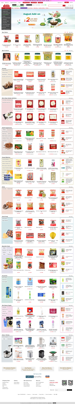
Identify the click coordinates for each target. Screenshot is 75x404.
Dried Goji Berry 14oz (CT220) (69, 233)
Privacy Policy (41, 394)
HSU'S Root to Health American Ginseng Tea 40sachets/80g (69, 85)
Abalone (33, 4)
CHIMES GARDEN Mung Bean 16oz (69, 250)
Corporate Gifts (5, 387)
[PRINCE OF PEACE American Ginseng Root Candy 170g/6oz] (62, 72)
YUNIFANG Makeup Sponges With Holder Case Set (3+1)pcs (69, 322)
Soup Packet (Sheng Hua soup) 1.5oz (69, 151)
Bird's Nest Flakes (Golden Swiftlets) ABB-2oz (69, 108)
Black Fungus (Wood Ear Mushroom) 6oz (69, 240)
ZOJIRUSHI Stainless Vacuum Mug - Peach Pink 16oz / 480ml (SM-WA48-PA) (69, 359)
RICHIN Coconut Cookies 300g (68, 263)
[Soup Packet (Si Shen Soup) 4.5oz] (62, 145)
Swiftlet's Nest (5, 11)
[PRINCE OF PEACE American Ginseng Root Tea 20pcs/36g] (62, 79)
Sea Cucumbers (29, 4)
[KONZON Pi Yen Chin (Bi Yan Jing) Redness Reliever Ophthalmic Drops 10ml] (62, 168)
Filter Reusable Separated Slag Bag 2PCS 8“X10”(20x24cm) (69, 346)
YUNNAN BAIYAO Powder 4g (68, 174)
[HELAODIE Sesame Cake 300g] (62, 270)
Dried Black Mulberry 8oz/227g (69, 210)
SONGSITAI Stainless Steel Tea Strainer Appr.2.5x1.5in (69, 299)
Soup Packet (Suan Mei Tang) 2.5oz (69, 138)
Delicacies (5, 19)
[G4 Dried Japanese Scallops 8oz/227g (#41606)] (68, 43)
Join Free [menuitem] (71, 2)
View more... (71, 32)
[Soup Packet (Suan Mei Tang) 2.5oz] (62, 138)
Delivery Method (16, 382)
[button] (10, 8)
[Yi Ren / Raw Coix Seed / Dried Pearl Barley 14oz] (62, 197)
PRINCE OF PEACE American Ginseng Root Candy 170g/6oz (69, 73)
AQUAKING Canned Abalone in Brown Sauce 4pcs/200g (17, 53)
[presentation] (37, 19)
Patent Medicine (21, 6)
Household (5, 22)
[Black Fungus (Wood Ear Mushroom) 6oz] (62, 240)
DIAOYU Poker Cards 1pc (69, 293)
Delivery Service (16, 383)
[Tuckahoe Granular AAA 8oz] (62, 132)
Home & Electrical (6, 25)
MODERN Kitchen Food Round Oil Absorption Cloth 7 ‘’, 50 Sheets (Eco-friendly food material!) (69, 339)
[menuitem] (3, 2)
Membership (4, 384)
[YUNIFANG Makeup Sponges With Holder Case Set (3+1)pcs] (62, 322)
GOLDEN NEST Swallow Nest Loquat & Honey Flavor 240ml (69, 102)
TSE (6, 5)
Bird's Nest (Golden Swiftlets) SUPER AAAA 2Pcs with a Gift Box (69, 122)
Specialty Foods (6, 21)
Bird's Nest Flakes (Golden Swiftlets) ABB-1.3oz (69, 115)
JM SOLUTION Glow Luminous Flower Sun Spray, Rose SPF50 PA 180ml (69, 329)
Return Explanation (27, 384)
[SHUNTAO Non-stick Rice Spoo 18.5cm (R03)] (62, 352)
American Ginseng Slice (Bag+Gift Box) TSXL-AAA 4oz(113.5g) (69, 92)
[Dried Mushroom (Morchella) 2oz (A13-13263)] (62, 227)
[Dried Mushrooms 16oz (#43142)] (62, 220)
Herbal (4, 16)
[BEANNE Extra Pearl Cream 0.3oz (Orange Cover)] (62, 309)
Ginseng (22, 4)
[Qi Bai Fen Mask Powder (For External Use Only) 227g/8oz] (62, 316)
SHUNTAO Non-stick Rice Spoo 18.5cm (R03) (69, 352)
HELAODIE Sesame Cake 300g (69, 270)
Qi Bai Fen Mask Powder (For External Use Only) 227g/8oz (69, 316)
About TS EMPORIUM (40, 382)
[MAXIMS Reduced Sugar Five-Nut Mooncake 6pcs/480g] (17, 61)
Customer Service (26, 386)
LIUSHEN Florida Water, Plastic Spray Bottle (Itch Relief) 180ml (69, 280)
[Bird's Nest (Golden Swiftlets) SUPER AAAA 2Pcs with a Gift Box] (62, 122)
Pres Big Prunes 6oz (69, 257)
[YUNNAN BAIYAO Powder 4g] (62, 174)
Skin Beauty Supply (6, 24)
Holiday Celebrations (6, 29)
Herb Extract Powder (15, 6)
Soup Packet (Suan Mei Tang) (68, 34)
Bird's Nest (14, 4)
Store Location (34, 394)
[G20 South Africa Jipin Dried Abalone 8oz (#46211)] (48, 43)
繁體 (56, 394)
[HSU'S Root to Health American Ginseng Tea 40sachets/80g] (62, 86)
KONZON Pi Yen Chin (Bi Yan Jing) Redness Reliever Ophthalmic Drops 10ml (69, 168)
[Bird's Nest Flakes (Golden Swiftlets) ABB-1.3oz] (62, 115)
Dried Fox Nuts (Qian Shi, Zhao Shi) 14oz (69, 191)
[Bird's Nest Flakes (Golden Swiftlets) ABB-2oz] (62, 109)
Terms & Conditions (48, 394)
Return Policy (26, 382)
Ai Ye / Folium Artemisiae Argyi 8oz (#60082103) (69, 204)
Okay (54, 402)
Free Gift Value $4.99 (67, 33)
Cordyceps (18, 4)
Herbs (45, 4)
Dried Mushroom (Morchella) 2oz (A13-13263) (69, 227)
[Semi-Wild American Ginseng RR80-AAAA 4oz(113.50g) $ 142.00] (17, 43)
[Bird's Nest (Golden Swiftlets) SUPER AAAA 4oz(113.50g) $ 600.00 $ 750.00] (37, 43)
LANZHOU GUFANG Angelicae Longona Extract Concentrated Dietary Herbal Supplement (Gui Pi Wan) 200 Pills (69, 161)
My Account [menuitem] (60, 2)
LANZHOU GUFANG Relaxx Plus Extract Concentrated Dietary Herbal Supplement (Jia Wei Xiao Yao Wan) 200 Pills (69, 181)
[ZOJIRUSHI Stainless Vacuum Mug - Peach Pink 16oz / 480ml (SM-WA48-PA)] (62, 359)
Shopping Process (5, 382)
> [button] (67, 32)
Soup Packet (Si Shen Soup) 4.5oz (69, 145)
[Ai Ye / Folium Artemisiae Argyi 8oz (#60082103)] (62, 204)
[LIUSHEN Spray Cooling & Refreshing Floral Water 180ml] (62, 286)
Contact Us (38, 384)
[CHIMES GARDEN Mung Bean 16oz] (62, 250)
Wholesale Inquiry (5, 388)
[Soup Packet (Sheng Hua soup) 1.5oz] (62, 151)
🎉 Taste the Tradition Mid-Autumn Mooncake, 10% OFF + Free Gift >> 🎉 (37, 0)
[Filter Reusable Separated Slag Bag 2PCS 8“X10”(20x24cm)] (62, 345)
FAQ (3, 386)
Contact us (29, 394)
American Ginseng (6, 9)
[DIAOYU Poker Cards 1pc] (62, 293)
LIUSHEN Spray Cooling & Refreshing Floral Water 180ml (69, 286)
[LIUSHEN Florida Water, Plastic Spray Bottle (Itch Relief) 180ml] (62, 280)
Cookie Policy (50, 402)
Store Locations (38, 386)
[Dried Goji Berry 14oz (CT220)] (62, 234)
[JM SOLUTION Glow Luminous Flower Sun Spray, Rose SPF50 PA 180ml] (62, 329)
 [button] (10, 9)
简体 (54, 394)
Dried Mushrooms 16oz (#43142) (68, 220)
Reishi (25, 4)
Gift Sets (4, 27)
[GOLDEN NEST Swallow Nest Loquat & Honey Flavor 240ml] (62, 102)
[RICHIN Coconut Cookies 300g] (62, 263)
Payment (3, 383)
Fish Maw (42, 4)
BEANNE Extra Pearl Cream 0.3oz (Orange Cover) (69, 309)
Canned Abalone (37, 4)
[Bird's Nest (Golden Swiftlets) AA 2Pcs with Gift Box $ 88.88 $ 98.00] (27, 43)
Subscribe (69, 389)
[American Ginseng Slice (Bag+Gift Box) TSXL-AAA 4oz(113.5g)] (62, 92)
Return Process (26, 383)
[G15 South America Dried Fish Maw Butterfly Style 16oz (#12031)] (58, 43)
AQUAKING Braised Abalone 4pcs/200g (48, 35)
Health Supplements (6, 12)
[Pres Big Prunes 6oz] (62, 257)
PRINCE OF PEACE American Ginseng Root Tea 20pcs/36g (69, 79)
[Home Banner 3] (37, 19)
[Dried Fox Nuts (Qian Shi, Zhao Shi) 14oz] (62, 191)
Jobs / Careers (38, 383)
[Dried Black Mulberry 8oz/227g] (62, 211)
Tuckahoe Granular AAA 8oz (69, 132)
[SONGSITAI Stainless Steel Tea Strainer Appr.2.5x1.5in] (62, 299)
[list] (29, 5)
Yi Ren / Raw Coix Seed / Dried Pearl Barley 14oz (69, 197)
